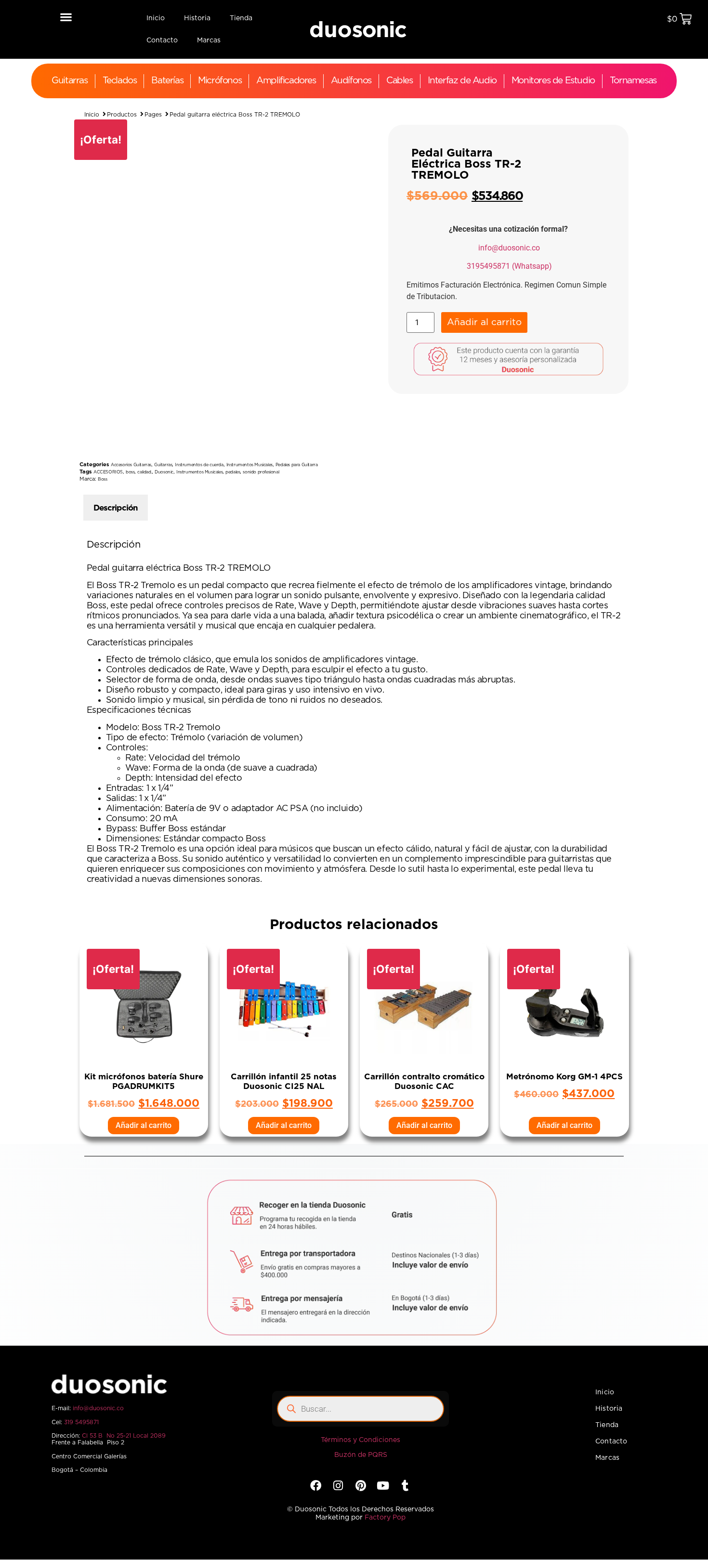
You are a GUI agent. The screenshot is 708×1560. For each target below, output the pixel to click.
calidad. (144, 472)
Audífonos (351, 80)
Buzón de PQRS (360, 1455)
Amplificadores (285, 80)
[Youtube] (383, 1485)
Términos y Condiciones (360, 1440)
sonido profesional (261, 472)
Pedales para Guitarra (296, 465)
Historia (197, 18)
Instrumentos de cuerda (199, 465)
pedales (232, 472)
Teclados (120, 80)
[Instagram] (338, 1485)
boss (130, 472)
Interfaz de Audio (462, 80)
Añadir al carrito (484, 322)
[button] (65, 16)
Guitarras (69, 80)
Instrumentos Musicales (249, 465)
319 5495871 (81, 1422)
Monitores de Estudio (553, 80)
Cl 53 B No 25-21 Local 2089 (124, 1436)
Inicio (155, 18)
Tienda (241, 18)
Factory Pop (385, 1517)
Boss (102, 479)
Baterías (167, 80)
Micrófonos (219, 80)
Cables (399, 80)
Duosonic (164, 472)
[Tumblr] (405, 1485)
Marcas (209, 40)
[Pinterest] (360, 1485)
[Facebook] (316, 1485)
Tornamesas (633, 80)
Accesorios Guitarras (131, 465)
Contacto (162, 40)
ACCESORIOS (108, 472)
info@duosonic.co (509, 247)
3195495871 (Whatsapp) (509, 266)
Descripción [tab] (115, 508)
